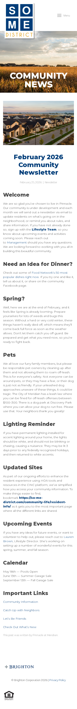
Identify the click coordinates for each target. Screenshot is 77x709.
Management (17, 242)
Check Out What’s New (19, 627)
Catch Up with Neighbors (21, 610)
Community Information (20, 602)
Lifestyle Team (44, 229)
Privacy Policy (57, 680)
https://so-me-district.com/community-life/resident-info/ (34, 502)
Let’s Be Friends (14, 618)
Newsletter (51, 182)
